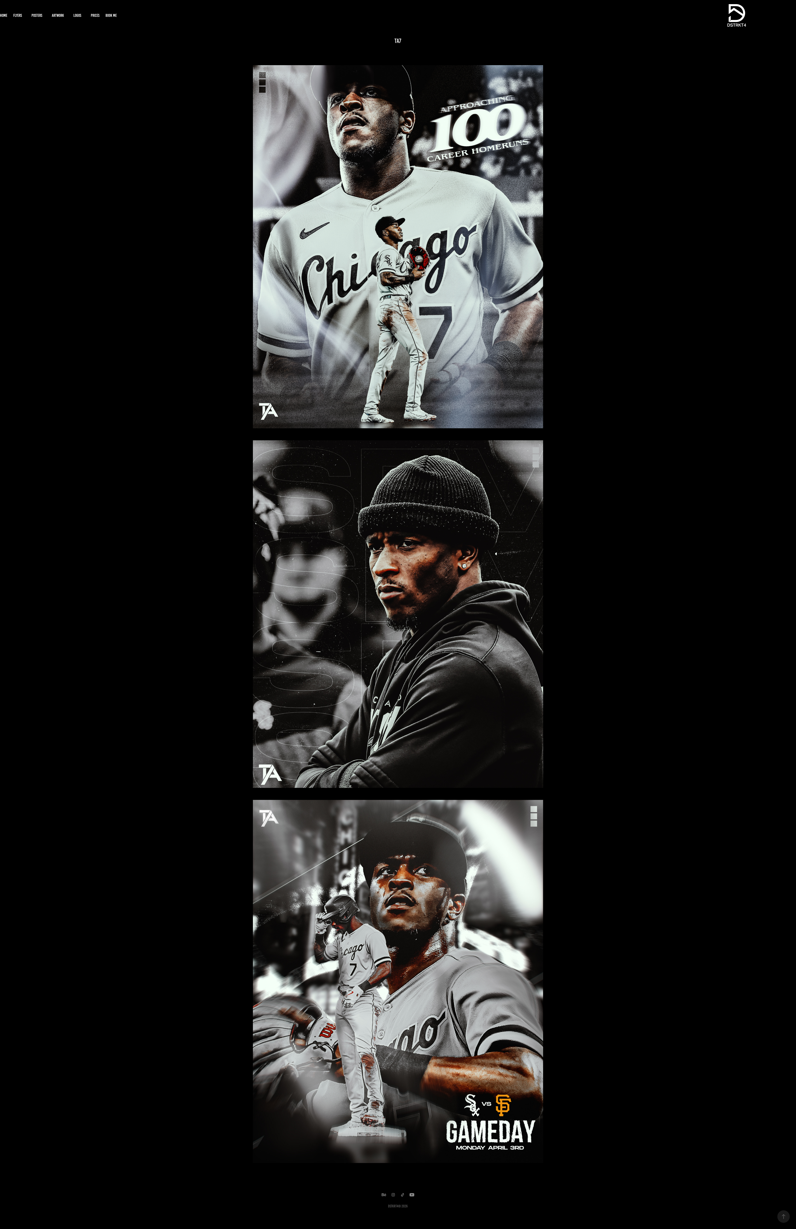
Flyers (17, 15)
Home (3, 15)
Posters (37, 15)
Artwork (58, 15)
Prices (95, 15)
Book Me (111, 15)
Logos (77, 15)
